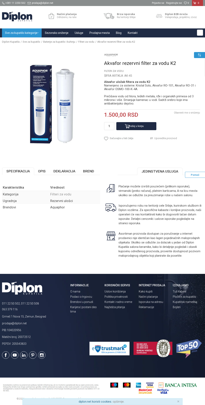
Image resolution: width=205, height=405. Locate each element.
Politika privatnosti (116, 296)
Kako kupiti (146, 291)
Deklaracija (64, 171)
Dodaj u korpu (136, 126)
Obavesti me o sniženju (187, 112)
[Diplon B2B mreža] (159, 16)
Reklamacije (146, 307)
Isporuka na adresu (151, 301)
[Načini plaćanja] (51, 16)
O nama (75, 291)
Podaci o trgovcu (81, 296)
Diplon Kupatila (11, 41)
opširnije (118, 401)
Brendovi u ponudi (81, 301)
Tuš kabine (179, 291)
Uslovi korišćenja (115, 291)
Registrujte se (174, 3)
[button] (200, 33)
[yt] (14, 355)
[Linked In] (23, 355)
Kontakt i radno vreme (118, 301)
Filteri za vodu (86, 41)
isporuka (134, 223)
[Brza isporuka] (109, 16)
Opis (42, 171)
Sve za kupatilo (31, 41)
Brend (88, 171)
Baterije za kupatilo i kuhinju (59, 41)
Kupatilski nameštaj (185, 301)
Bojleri (177, 307)
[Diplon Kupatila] (17, 16)
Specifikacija (18, 171)
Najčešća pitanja (115, 307)
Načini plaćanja (148, 296)
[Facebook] (5, 355)
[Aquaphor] (111, 55)
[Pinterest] (32, 355)
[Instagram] (41, 355)
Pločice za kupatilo (184, 296)
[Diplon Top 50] (189, 348)
